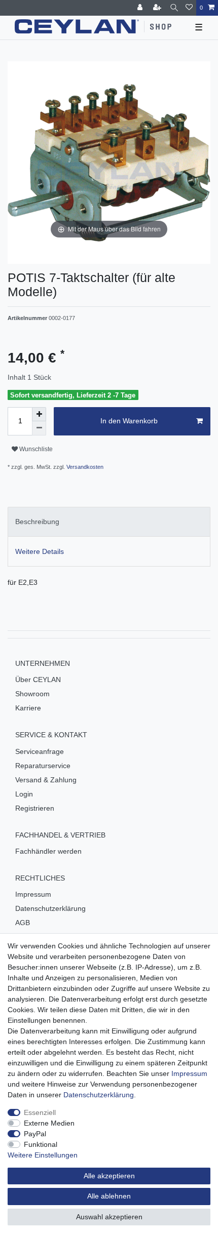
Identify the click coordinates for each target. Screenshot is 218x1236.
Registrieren (34, 808)
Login (24, 794)
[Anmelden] (141, 8)
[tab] (109, 522)
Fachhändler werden (48, 851)
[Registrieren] (158, 8)
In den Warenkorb (129, 421)
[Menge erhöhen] (39, 414)
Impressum (33, 894)
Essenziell (40, 1112)
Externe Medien (49, 1123)
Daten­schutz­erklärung (98, 1095)
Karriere (28, 708)
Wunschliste (35, 449)
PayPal (35, 1134)
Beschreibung (37, 521)
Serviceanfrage (39, 751)
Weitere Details (39, 551)
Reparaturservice (42, 766)
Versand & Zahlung (46, 780)
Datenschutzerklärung (50, 908)
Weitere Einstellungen (43, 1155)
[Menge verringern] (39, 428)
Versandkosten (84, 467)
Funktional (40, 1144)
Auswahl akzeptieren (109, 1217)
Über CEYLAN (38, 679)
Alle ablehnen (109, 1196)
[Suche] (174, 8)
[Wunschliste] (189, 8)
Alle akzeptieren (109, 1176)
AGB (22, 923)
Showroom (32, 694)
